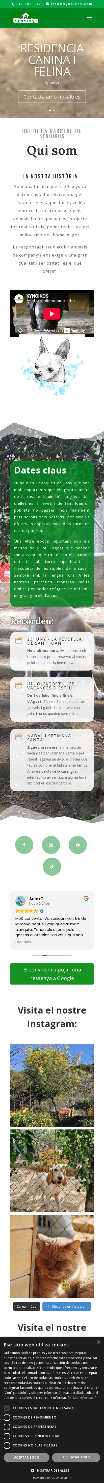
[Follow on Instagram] (51, 845)
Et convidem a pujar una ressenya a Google (52, 974)
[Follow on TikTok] (52, 866)
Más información (85, 1398)
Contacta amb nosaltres (52, 96)
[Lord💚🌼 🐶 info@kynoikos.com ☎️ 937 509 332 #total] (52, 1256)
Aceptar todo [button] (26, 1457)
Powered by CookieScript (52, 1477)
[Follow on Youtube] (78, 845)
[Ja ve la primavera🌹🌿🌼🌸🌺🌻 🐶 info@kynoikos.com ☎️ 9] (52, 1085)
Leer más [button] (23, 942)
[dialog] (52, 1410)
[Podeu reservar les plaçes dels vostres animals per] (52, 1171)
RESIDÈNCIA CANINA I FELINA (52, 59)
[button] (52, 1471)
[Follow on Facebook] (24, 845)
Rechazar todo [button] (76, 1457)
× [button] (98, 1342)
